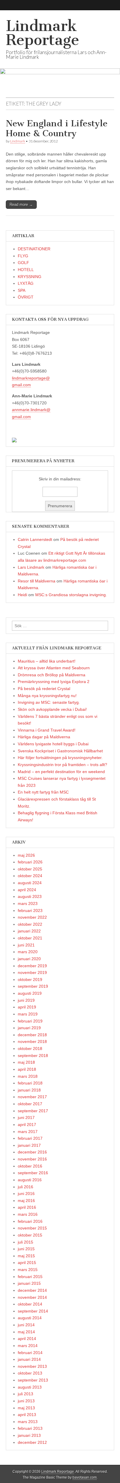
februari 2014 (30, 1352)
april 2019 (27, 1007)
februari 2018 (30, 1083)
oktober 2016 (30, 1166)
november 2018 (32, 1041)
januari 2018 (29, 1090)
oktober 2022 (30, 924)
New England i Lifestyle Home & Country (56, 128)
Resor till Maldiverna (36, 581)
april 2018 (27, 1069)
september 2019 (33, 986)
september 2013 (33, 1380)
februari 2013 (30, 1428)
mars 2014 (28, 1345)
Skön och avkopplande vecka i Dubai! (52, 709)
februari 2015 (30, 1276)
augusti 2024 (30, 882)
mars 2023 (28, 903)
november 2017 (32, 1096)
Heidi (22, 594)
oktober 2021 (30, 938)
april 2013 (27, 1414)
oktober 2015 (30, 1235)
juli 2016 (25, 1186)
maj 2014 (26, 1331)
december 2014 (32, 1290)
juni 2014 (26, 1324)
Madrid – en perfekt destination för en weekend (61, 771)
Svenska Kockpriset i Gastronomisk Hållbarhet (60, 751)
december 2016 (32, 1152)
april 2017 (27, 1124)
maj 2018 (26, 1062)
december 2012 (32, 1442)
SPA (21, 290)
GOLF (23, 262)
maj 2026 (26, 855)
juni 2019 (26, 1000)
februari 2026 (30, 862)
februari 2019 (30, 1021)
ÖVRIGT (25, 297)
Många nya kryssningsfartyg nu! (47, 695)
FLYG (23, 256)
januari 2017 (29, 1145)
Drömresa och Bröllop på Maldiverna (51, 674)
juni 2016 (26, 1193)
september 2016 (33, 1172)
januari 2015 (29, 1283)
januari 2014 (29, 1359)
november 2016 (32, 1159)
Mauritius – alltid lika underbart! (46, 661)
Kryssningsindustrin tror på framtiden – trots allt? (62, 764)
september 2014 (33, 1311)
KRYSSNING (29, 276)
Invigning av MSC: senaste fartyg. (49, 702)
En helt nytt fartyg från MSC (43, 792)
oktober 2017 (30, 1103)
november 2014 (32, 1297)
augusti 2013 (30, 1387)
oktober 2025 (30, 869)
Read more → (21, 204)
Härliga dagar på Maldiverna (44, 736)
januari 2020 (29, 958)
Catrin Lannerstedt (35, 539)
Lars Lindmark (31, 567)
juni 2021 (26, 945)
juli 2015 (25, 1242)
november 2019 (32, 972)
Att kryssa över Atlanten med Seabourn (54, 667)
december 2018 (32, 1034)
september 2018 (33, 1055)
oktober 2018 (30, 1048)
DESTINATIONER (34, 248)
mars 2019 (28, 1014)
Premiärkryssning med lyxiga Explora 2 (53, 681)
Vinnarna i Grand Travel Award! (46, 730)
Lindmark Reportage (42, 33)
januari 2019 (29, 1027)
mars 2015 (28, 1269)
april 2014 (27, 1338)
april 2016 (27, 1207)
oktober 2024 (30, 875)
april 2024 (27, 889)
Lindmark (17, 141)
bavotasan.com (85, 1477)
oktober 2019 (30, 979)
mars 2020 (28, 951)
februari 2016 (30, 1221)
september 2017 (33, 1110)
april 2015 (27, 1262)
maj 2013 (26, 1408)
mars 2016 (28, 1214)
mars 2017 (28, 1131)
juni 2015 (26, 1248)
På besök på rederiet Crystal (44, 688)
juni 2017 (26, 1117)
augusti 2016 (30, 1179)
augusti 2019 (30, 993)
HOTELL (26, 269)
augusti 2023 (30, 896)
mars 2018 (28, 1076)
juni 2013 (26, 1400)
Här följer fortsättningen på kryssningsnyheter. (60, 757)
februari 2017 (30, 1138)
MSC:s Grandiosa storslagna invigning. (71, 594)
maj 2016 (26, 1200)
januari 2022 (29, 931)
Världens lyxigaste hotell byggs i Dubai (53, 744)
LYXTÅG (25, 283)
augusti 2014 (30, 1317)
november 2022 (32, 917)
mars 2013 (28, 1421)
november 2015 (32, 1228)
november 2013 (32, 1366)
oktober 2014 (30, 1304)
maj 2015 (26, 1255)
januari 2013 (29, 1435)
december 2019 (32, 965)
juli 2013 (25, 1393)
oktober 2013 (30, 1373)
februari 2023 (30, 910)
